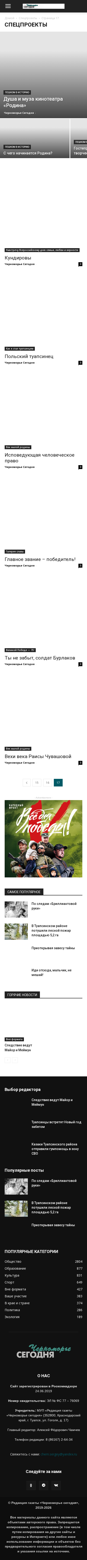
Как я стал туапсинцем (19, 348)
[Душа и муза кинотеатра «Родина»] (43, 75)
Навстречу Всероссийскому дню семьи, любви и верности (42, 250)
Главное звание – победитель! (40, 559)
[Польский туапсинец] (43, 312)
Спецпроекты (28, 18)
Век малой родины (18, 447)
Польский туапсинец (29, 356)
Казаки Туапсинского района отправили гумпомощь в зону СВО (55, 1148)
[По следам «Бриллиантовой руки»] (16, 909)
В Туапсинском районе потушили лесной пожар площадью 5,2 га (51, 930)
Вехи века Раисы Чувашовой (38, 756)
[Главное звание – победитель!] (43, 515)
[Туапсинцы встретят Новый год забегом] (16, 1131)
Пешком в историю (17, 92)
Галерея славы (15, 551)
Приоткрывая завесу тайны (53, 948)
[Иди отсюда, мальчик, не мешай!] (16, 979)
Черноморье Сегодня (19, 112)
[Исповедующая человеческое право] (43, 410)
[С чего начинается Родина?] (35, 153)
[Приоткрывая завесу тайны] (16, 957)
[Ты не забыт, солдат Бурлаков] (43, 613)
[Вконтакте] (56, 1485)
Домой (9, 18)
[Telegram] (43, 1485)
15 (37, 783)
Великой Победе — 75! (20, 650)
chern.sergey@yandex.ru (59, 1454)
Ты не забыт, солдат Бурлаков (40, 658)
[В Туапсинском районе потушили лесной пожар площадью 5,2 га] (16, 932)
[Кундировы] (43, 213)
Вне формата (14, 1039)
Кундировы (18, 258)
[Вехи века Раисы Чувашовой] (43, 712)
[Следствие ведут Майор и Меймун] (23, 1022)
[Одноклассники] (31, 1485)
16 (47, 783)
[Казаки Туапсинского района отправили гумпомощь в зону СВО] (16, 1153)
